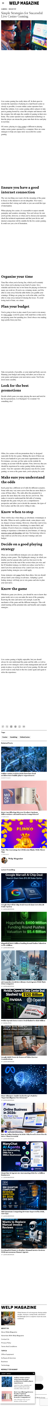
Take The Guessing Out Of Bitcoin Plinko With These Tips (23, 851)
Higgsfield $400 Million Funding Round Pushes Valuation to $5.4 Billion (23, 944)
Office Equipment (7, 1354)
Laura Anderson (8, 909)
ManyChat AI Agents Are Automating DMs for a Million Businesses (23, 1174)
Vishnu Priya (7, 1023)
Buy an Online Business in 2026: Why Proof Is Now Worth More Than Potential (23, 1135)
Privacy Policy (6, 1343)
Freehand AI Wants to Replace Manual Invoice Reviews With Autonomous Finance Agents (23, 1251)
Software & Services (8, 1358)
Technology (5, 1365)
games (18, 575)
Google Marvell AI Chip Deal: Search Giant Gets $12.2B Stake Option (22, 906)
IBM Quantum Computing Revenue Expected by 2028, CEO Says (23, 1212)
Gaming (4, 9)
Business (4, 1361)
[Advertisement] (24, 75)
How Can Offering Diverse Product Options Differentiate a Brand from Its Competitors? (20, 813)
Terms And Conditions (9, 1346)
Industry (12, 9)
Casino (4, 737)
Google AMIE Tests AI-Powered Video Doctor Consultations (19, 1058)
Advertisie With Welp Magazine (12, 1335)
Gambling (13, 737)
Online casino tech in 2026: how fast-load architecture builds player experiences (18, 774)
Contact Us (5, 1339)
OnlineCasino (25, 737)
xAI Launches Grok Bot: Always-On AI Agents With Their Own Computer (23, 983)
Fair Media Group (39, 1398)
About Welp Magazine (9, 1332)
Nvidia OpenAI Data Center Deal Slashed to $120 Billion (23, 1020)
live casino (22, 126)
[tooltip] (2, 726)
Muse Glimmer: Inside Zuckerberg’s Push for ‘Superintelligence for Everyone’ (19, 1097)
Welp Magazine (15, 858)
